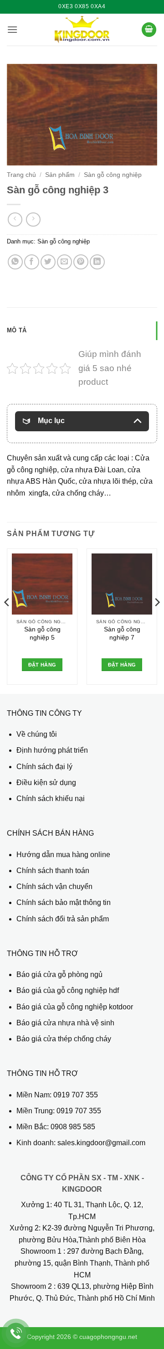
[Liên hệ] (16, 1333)
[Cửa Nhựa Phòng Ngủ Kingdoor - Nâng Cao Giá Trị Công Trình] (82, 30)
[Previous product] (33, 219)
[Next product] (15, 219)
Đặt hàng (42, 664)
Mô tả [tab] (16, 330)
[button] (12, 29)
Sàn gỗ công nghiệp (113, 174)
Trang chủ (21, 174)
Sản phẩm (60, 174)
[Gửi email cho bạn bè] (64, 261)
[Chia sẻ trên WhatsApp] (15, 261)
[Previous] (7, 620)
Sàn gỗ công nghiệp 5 (42, 633)
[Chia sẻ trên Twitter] (48, 261)
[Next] (156, 620)
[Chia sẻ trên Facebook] (31, 261)
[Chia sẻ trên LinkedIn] (97, 261)
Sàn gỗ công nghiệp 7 (122, 633)
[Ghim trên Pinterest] (80, 261)
